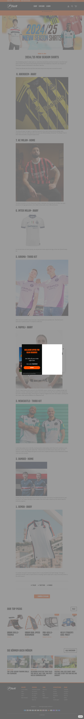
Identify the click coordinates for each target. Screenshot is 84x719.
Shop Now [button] (32, 367)
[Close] (60, 345)
